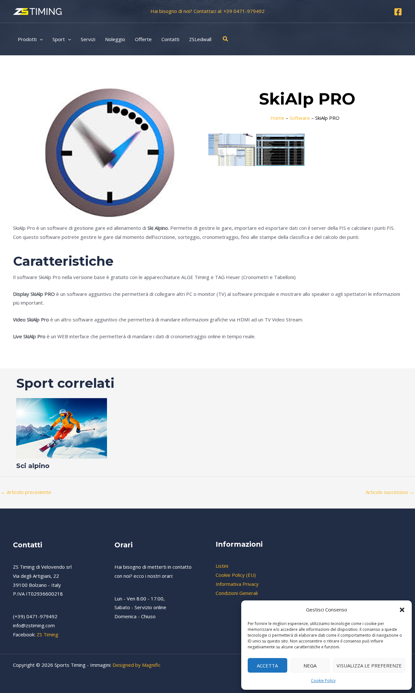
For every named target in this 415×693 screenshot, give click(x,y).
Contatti (170, 39)
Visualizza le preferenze (369, 665)
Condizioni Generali (237, 593)
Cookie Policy (323, 680)
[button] (402, 610)
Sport (59, 39)
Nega (309, 665)
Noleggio (115, 39)
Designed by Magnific (136, 665)
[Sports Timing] (37, 10)
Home (277, 118)
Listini (222, 566)
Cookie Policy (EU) (236, 575)
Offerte (143, 39)
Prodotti (27, 39)
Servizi (88, 39)
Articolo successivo (390, 492)
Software (300, 118)
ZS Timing (47, 634)
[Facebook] (398, 12)
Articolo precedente (26, 492)
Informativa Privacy (237, 584)
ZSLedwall (200, 39)
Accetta (267, 665)
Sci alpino (33, 466)
